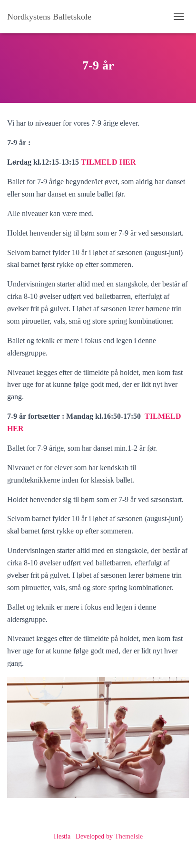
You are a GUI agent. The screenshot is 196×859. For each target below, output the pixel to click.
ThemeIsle (129, 836)
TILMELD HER (108, 162)
